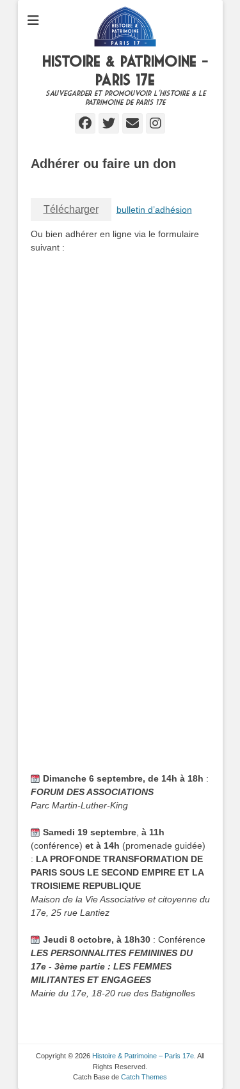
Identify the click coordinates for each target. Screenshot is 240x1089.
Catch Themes (144, 1077)
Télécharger (71, 209)
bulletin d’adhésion (154, 210)
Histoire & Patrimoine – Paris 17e (143, 1056)
